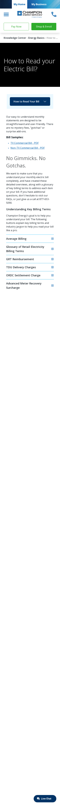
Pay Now (16, 26)
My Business (39, 4)
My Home (19, 4)
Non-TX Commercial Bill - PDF (27, 148)
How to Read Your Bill (26, 101)
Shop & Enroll (44, 26)
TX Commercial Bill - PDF (24, 143)
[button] (30, 239)
